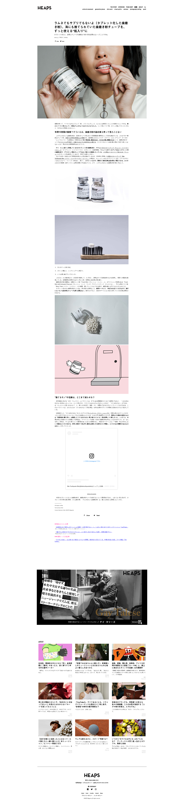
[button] (92, 786)
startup (65, 37)
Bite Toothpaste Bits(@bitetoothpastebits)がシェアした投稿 (85, 486)
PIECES (61, 37)
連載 (145, 677)
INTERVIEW (70, 675)
